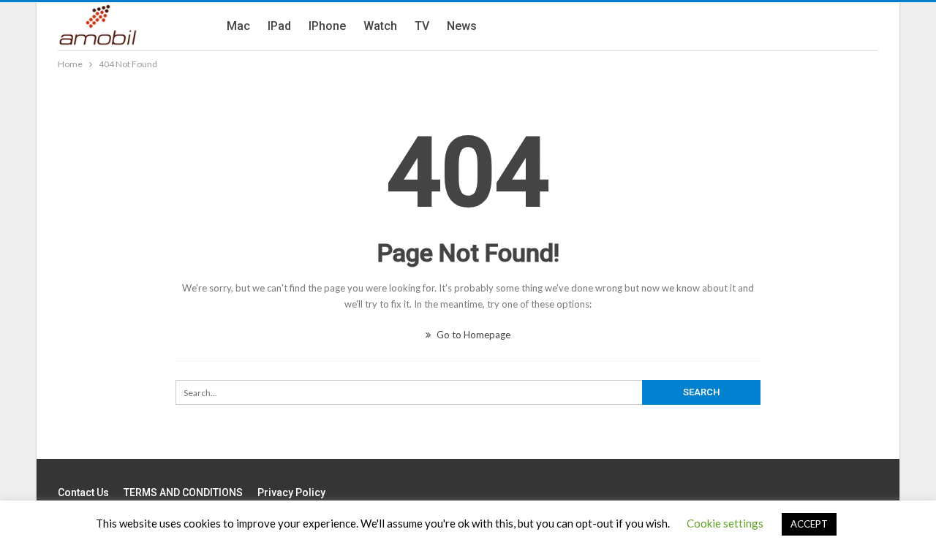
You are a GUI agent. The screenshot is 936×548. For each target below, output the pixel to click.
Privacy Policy (291, 492)
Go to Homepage (472, 334)
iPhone (327, 26)
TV (422, 26)
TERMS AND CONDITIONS (183, 492)
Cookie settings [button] (725, 523)
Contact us (83, 492)
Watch (380, 26)
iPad (279, 26)
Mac (238, 26)
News (462, 26)
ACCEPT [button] (809, 524)
